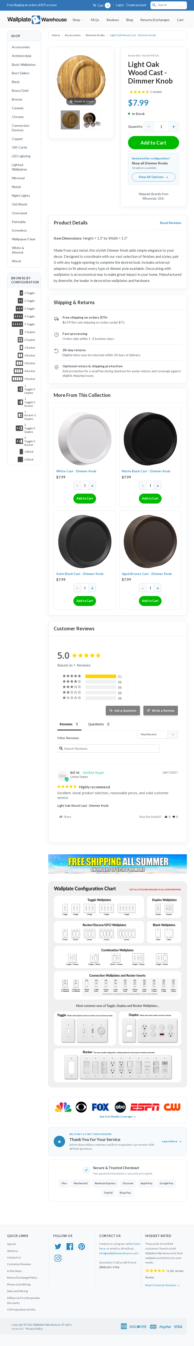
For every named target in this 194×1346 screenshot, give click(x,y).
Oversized (19, 213)
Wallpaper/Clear (23, 239)
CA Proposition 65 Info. (21, 1309)
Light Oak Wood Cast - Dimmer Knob (83, 805)
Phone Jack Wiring (18, 1284)
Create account (136, 5)
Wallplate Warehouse (46, 1324)
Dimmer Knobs (95, 35)
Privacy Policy (34, 1328)
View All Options (153, 177)
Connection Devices (20, 127)
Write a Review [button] (163, 710)
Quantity (135, 126)
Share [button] (67, 817)
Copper (17, 139)
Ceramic (18, 108)
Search (11, 1244)
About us (12, 1251)
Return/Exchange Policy (22, 1277)
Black (16, 82)
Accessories (21, 47)
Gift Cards (19, 147)
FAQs (95, 20)
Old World (19, 204)
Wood (16, 261)
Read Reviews (170, 223)
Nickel (16, 187)
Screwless (19, 230)
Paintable (19, 222)
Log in (120, 5)
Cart (102, 5)
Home (56, 35)
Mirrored (18, 178)
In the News (14, 1271)
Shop (77, 20)
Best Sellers (21, 73)
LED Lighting (21, 156)
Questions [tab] (96, 724)
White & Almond (18, 250)
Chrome (18, 117)
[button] (167, 817)
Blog (129, 20)
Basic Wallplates (24, 64)
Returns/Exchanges (155, 20)
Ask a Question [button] (125, 710)
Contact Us (14, 1257)
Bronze (17, 99)
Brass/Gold (20, 90)
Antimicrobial (21, 56)
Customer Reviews (19, 1264)
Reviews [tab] (66, 724)
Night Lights (21, 195)
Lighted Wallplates (19, 167)
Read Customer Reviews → (162, 1285)
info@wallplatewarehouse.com (118, 1253)
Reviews (112, 20)
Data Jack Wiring (17, 1291)
